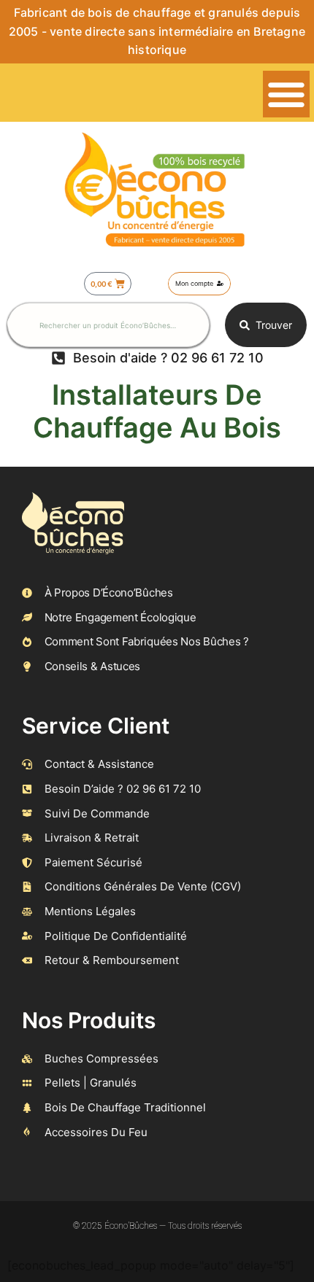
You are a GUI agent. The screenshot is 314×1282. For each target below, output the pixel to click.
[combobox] (108, 325)
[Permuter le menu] (286, 94)
